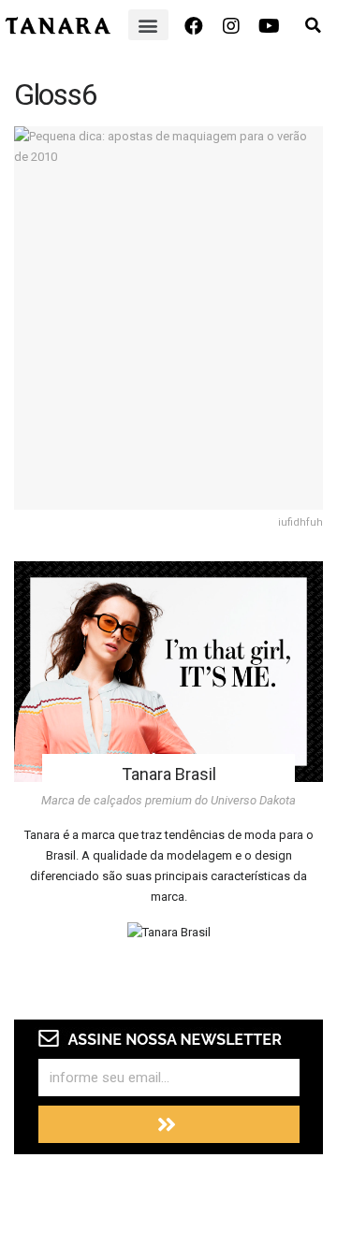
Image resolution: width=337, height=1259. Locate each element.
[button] (148, 24)
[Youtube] (268, 26)
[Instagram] (231, 26)
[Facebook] (193, 26)
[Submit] (169, 1124)
